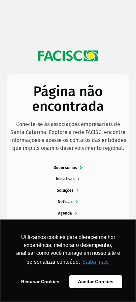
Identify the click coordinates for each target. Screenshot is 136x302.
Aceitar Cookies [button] (96, 281)
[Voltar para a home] (68, 55)
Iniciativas (65, 179)
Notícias (65, 201)
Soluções (65, 190)
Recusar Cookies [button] (40, 281)
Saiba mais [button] (95, 262)
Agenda (65, 213)
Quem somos (65, 167)
